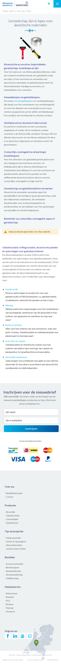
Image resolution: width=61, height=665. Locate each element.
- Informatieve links (13, 545)
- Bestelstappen (12, 567)
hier (38, 403)
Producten (10, 505)
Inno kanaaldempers (23, 101)
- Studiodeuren (11, 523)
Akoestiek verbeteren (16, 357)
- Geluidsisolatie (12, 515)
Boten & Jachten (13, 325)
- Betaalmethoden (13, 571)
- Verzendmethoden (14, 574)
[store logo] (15, 3)
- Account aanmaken (14, 564)
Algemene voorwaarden (13, 660)
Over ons (9, 486)
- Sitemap (9, 608)
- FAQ (7, 600)
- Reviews (9, 604)
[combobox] (30, 10)
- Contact (9, 497)
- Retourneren (11, 593)
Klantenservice (13, 586)
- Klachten (9, 597)
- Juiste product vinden (15, 549)
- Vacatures (10, 611)
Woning (9, 305)
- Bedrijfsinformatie (13, 493)
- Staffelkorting (11, 578)
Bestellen (10, 557)
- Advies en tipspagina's (15, 541)
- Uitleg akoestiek (13, 538)
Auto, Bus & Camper (15, 341)
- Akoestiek (10, 512)
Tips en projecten (14, 531)
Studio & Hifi (11, 289)
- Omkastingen (11, 519)
